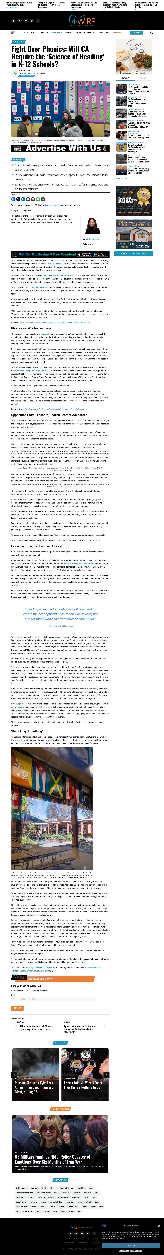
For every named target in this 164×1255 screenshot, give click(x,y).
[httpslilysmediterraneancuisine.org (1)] (134, 74)
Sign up (58, 205)
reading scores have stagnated (57, 275)
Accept (131, 1245)
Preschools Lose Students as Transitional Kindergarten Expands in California (56, 409)
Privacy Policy (69, 1242)
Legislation (132, 97)
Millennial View (69, 1078)
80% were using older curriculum (30, 370)
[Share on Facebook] (13, 199)
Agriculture (132, 143)
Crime (42, 9)
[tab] (125, 79)
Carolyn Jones (92, 239)
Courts (130, 166)
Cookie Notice (95, 1242)
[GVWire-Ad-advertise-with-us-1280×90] (60, 151)
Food (10, 9)
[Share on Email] (33, 199)
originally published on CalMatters (40, 967)
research (45, 334)
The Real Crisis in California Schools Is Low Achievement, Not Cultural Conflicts (57, 323)
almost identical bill (57, 263)
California (85, 1238)
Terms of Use (82, 1242)
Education (18, 42)
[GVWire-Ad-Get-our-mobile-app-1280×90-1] (60, 257)
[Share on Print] (28, 199)
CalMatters (49, 205)
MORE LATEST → (122, 179)
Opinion (95, 1238)
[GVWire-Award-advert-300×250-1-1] (134, 216)
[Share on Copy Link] (43, 199)
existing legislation (40, 287)
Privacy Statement (136, 1251)
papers (21, 707)
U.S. (74, 9)
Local (139, 9)
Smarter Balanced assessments (79, 563)
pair (13, 707)
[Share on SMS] (38, 199)
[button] (159, 1226)
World (17, 1078)
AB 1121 (26, 260)
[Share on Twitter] (18, 199)
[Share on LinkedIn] (23, 199)
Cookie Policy (124, 1251)
